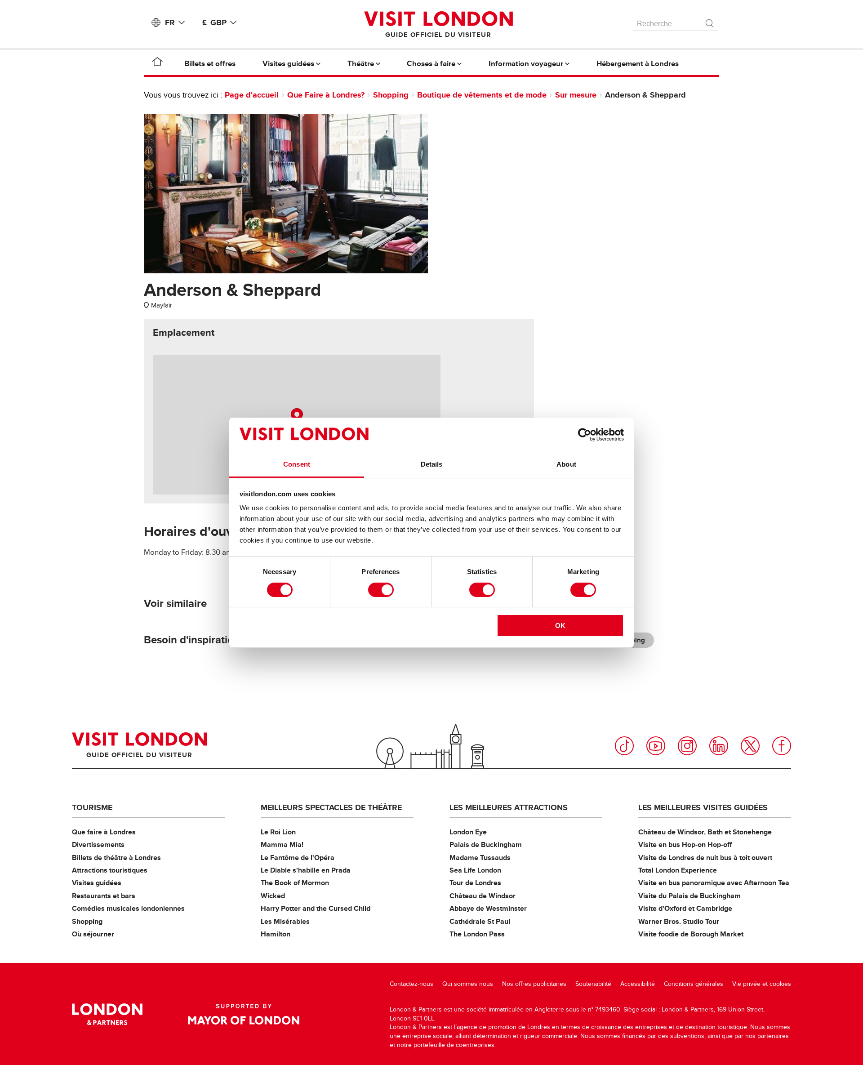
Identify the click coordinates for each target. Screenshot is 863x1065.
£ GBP (214, 22)
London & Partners (107, 1014)
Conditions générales (693, 983)
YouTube (655, 745)
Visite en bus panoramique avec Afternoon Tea (713, 883)
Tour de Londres (475, 883)
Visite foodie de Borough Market (690, 934)
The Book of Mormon (295, 883)
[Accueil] (157, 63)
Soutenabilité (593, 983)
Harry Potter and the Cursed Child (315, 908)
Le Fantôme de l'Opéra (297, 857)
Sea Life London (475, 870)
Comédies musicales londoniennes (128, 908)
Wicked (273, 896)
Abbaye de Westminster (488, 908)
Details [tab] (432, 464)
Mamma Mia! (282, 844)
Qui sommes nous (467, 983)
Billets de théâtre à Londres (116, 857)
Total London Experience (677, 870)
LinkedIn (718, 745)
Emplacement (183, 333)
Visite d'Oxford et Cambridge (685, 908)
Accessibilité (637, 983)
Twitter (750, 745)
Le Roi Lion (278, 832)
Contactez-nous (411, 983)
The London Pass (477, 934)
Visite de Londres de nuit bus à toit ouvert (705, 857)
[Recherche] (710, 21)
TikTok (624, 745)
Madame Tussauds (480, 857)
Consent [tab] (296, 464)
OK (560, 625)
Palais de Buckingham (485, 844)
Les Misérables (285, 921)
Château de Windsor (482, 896)
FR (170, 22)
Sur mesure (575, 95)
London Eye (468, 832)
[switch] (381, 590)
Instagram (687, 745)
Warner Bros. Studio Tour (678, 921)
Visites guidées (96, 883)
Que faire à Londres (104, 832)
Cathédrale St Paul (479, 921)
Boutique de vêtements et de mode (482, 95)
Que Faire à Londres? (326, 95)
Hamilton (275, 934)
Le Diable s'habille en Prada (306, 870)
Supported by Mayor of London (243, 1014)
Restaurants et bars (103, 896)
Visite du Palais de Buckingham (689, 896)
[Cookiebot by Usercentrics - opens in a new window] (584, 434)
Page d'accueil (252, 95)
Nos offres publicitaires (534, 983)
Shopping (391, 95)
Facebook (781, 745)
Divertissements (98, 844)
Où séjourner (93, 934)
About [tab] (566, 464)
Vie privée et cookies (761, 983)
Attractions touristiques (109, 870)
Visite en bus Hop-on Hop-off (685, 844)
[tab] (183, 333)
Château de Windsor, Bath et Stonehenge (705, 832)
